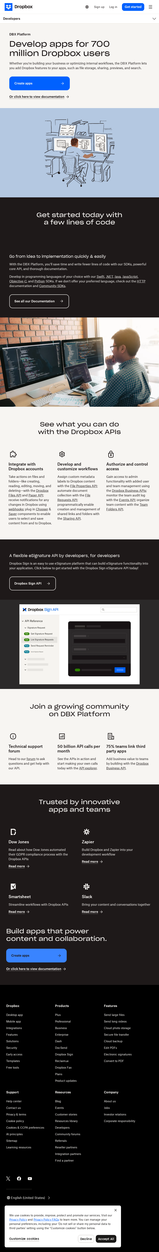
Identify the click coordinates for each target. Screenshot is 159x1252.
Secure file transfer (116, 1034)
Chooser (42, 509)
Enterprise (61, 1034)
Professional (63, 1021)
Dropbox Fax (63, 1067)
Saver (13, 514)
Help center (14, 1101)
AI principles (14, 1134)
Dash (58, 1041)
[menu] (150, 7)
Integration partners (68, 1154)
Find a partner (64, 1160)
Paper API (36, 495)
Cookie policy (15, 1121)
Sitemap (11, 1140)
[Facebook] (19, 1178)
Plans (58, 1074)
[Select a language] (87, 7)
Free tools (12, 1067)
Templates (13, 1061)
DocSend (61, 1047)
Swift (100, 277)
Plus (58, 1014)
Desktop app (14, 1014)
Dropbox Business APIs (129, 491)
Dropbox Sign (64, 1054)
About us (110, 1101)
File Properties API (83, 486)
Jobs (107, 1107)
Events (59, 1107)
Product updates (66, 1080)
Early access (14, 1054)
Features (12, 1034)
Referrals (61, 1140)
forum (31, 759)
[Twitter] (8, 1178)
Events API (127, 500)
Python (40, 281)
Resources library (66, 1121)
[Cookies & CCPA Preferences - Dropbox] (63, 1226)
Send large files (114, 1014)
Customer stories (66, 1114)
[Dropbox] (20, 7)
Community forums (67, 1134)
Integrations (14, 1028)
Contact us (13, 1107)
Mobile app (13, 1021)
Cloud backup (113, 1041)
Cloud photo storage (117, 1028)
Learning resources (18, 1147)
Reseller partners (66, 1147)
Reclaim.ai (62, 1061)
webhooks (16, 509)
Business (61, 1028)
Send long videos (115, 1021)
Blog (58, 1101)
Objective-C (18, 281)
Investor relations (115, 1114)
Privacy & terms (16, 1114)
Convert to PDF (114, 1061)
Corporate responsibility (119, 1121)
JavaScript (130, 277)
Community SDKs (52, 286)
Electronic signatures (118, 1054)
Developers (62, 1127)
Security (11, 1047)
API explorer (88, 768)
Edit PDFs (110, 1047)
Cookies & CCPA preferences (25, 1127)
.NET (109, 277)
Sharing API (72, 518)
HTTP (141, 281)
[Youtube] (30, 1178)
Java (117, 277)
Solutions (12, 1041)
